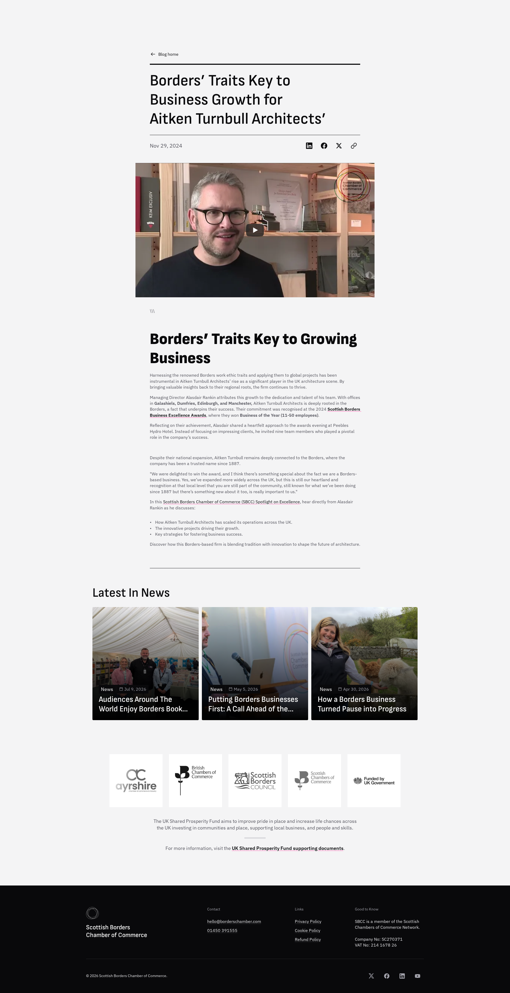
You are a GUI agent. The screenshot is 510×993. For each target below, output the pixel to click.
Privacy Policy (308, 921)
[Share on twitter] (339, 146)
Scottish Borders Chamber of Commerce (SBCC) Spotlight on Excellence (231, 501)
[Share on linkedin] (309, 146)
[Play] (255, 230)
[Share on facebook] (324, 146)
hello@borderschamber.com (234, 921)
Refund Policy (308, 939)
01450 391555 (222, 930)
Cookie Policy (307, 930)
